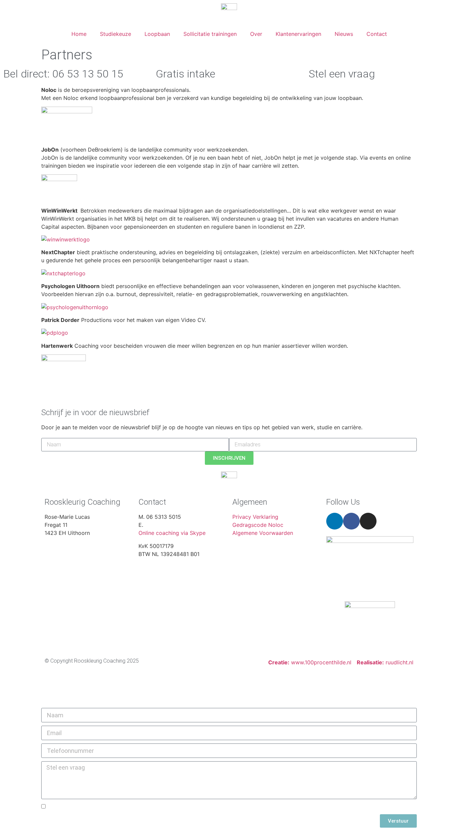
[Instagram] (368, 521)
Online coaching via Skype (172, 533)
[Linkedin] (334, 521)
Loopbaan (157, 34)
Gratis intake (185, 73)
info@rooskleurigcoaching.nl (180, 524)
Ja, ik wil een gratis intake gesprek (93, 807)
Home (79, 34)
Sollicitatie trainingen (210, 34)
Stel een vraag (342, 73)
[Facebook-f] (351, 521)
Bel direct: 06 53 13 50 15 (63, 73)
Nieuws (344, 34)
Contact (376, 34)
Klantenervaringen (298, 34)
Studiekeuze (115, 34)
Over (256, 34)
